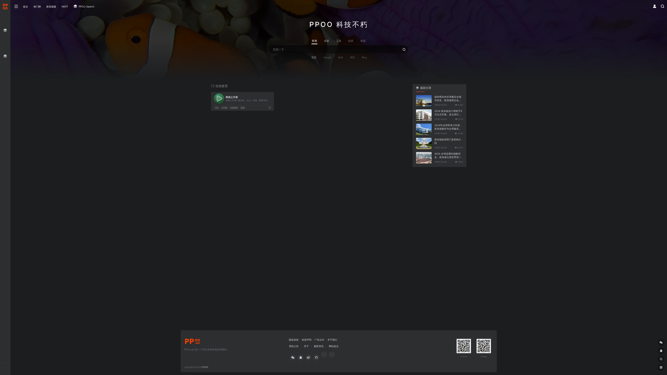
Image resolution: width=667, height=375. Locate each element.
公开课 (224, 108)
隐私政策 (294, 339)
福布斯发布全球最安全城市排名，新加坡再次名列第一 (447, 98)
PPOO (205, 367)
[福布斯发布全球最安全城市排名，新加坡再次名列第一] (424, 101)
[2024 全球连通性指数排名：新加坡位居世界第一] (424, 157)
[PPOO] (192, 342)
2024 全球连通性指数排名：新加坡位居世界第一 (447, 155)
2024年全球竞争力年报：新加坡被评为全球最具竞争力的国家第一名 (448, 127)
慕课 (243, 108)
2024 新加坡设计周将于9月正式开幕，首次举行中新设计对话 (448, 112)
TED (217, 108)
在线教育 (234, 108)
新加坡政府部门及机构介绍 (447, 141)
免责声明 (306, 339)
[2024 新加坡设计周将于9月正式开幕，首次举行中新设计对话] (424, 115)
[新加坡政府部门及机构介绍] (424, 143)
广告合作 (319, 339)
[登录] (654, 6)
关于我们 (332, 339)
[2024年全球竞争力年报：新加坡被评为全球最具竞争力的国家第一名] (424, 129)
